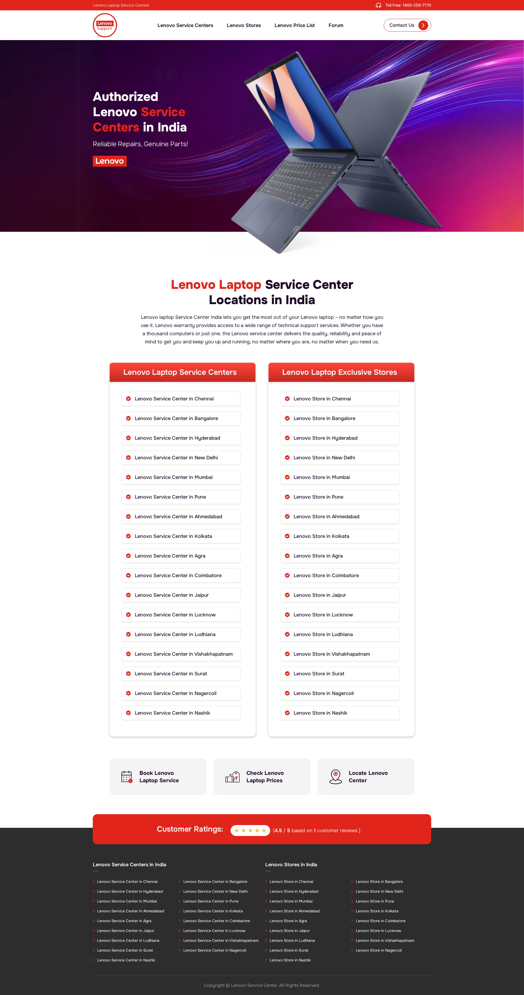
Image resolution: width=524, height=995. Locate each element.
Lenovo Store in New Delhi (324, 458)
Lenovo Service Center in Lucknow (175, 615)
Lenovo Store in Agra (318, 556)
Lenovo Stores (244, 25)
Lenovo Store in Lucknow (323, 615)
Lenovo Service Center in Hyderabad (177, 438)
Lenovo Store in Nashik (320, 713)
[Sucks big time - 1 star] (237, 831)
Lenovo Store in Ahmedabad (326, 517)
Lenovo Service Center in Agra (170, 556)
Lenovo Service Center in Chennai (174, 399)
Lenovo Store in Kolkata (321, 536)
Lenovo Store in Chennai (322, 399)
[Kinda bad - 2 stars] (244, 831)
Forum (336, 25)
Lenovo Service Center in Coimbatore (178, 576)
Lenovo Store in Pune (318, 497)
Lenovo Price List (295, 25)
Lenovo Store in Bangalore (324, 418)
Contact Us (401, 25)
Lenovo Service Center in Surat (171, 674)
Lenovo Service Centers (185, 25)
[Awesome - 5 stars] (264, 831)
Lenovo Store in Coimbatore (326, 576)
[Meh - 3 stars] (250, 831)
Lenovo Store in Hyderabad (326, 438)
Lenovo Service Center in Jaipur (172, 595)
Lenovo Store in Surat (319, 674)
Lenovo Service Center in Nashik (172, 713)
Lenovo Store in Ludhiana (323, 634)
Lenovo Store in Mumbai (322, 477)
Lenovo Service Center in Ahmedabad (178, 517)
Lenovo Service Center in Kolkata (173, 536)
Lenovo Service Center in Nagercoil (175, 693)
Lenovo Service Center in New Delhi (176, 458)
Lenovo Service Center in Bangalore (176, 418)
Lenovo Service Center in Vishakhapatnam (184, 654)
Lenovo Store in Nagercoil (324, 693)
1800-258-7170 (417, 5)
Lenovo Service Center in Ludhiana (175, 634)
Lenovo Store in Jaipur (320, 595)
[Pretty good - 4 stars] (257, 831)
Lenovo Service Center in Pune (170, 497)
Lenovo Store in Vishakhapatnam (332, 654)
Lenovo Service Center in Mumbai (174, 477)
